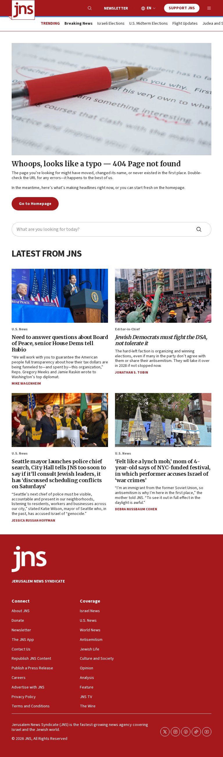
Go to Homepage (35, 204)
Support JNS (182, 8)
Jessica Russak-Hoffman (33, 520)
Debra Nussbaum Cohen (136, 509)
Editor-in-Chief (127, 329)
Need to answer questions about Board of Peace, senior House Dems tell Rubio (60, 343)
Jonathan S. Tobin (131, 372)
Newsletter (116, 8)
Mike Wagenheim (26, 383)
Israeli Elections (111, 23)
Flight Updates (185, 23)
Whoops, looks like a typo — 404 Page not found (96, 163)
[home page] (23, 9)
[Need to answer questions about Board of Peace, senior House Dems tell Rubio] (60, 296)
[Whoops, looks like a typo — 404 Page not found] (111, 99)
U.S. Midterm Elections (148, 23)
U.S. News (20, 329)
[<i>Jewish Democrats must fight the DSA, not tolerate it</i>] (163, 296)
